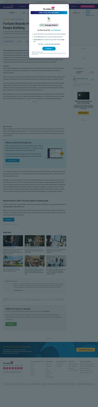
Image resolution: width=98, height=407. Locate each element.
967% (49, 25)
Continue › (49, 48)
